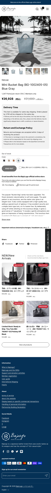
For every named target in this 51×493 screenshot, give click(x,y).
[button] (37, 9)
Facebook (5, 418)
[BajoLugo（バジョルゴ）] (9, 9)
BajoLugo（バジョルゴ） (24, 486)
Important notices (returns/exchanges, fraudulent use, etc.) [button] (24, 228)
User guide (6, 379)
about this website (9, 398)
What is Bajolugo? (8, 367)
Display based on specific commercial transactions (20, 401)
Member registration (9, 376)
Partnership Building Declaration (14, 407)
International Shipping (10, 382)
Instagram (5, 421)
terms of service (8, 395)
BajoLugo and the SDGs (10, 370)
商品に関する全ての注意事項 (31, 167)
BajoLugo (5, 80)
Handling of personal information (14, 404)
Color (4, 157)
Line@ (4, 427)
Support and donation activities (13, 373)
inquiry (4, 385)
